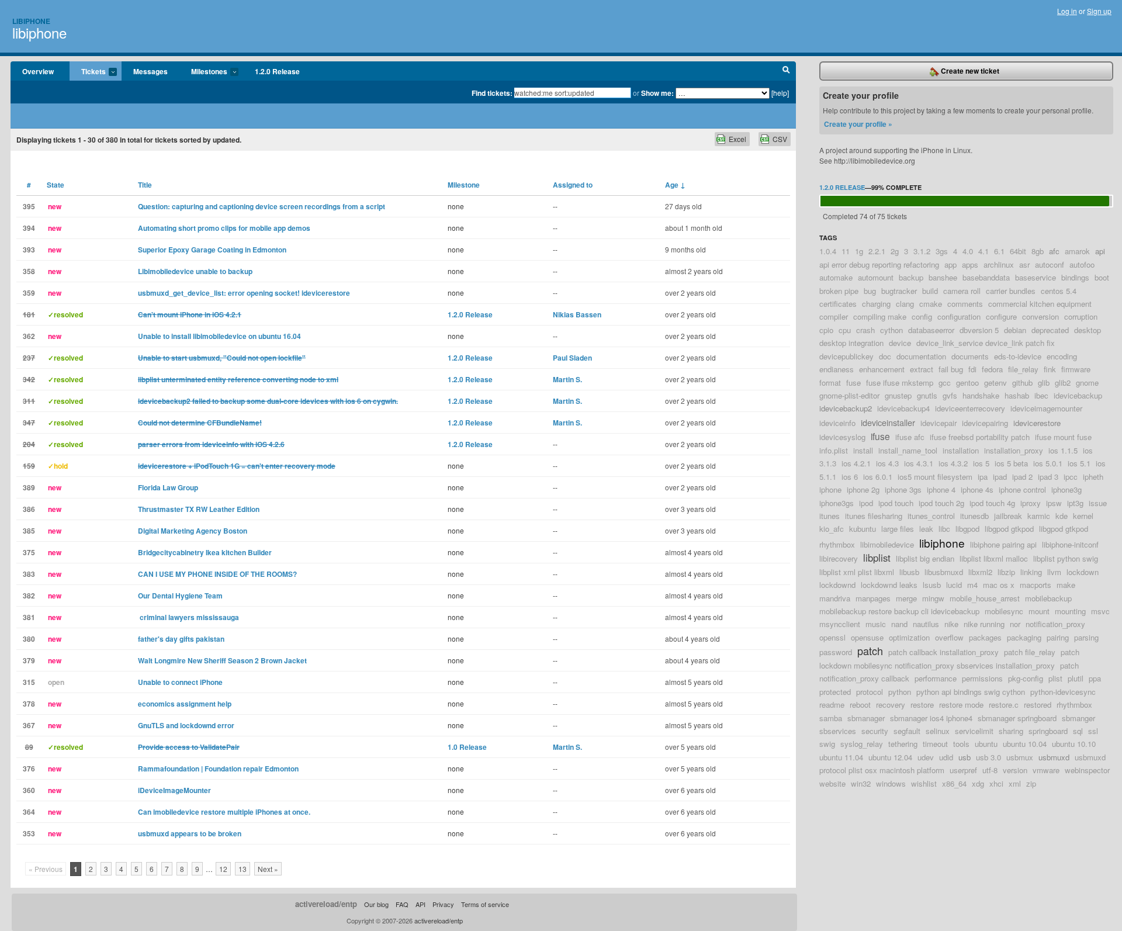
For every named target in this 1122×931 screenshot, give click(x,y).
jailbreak (1008, 515)
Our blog (376, 904)
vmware (1046, 770)
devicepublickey (846, 356)
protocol (869, 691)
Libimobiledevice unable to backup (195, 271)
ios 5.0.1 (1047, 463)
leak (926, 528)
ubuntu (986, 743)
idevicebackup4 (903, 408)
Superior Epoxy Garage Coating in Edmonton (212, 249)
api (1100, 251)
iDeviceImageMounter (174, 790)
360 (29, 790)
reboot (860, 704)
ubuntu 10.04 (1025, 743)
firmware (1075, 369)
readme (831, 704)
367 (29, 725)
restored (1037, 704)
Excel (737, 139)
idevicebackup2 (845, 408)
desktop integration (851, 342)
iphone (830, 489)
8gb (1037, 251)
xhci (996, 783)
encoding (1062, 356)
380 (29, 639)
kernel (1083, 515)
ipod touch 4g (992, 502)
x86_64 (954, 783)
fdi (972, 369)
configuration (959, 316)
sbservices (837, 730)
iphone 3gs (903, 489)
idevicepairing (985, 422)
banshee (943, 277)
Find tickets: (492, 93)
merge (906, 598)
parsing (1086, 637)
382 (29, 595)
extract (921, 369)
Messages (150, 71)
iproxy (1030, 502)
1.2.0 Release (277, 71)
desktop (1087, 329)
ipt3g (1075, 502)
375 (29, 552)
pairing (1058, 637)
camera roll (962, 290)
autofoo (1082, 264)
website (832, 783)
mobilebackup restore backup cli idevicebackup (899, 611)
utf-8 (990, 770)
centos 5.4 (1058, 290)
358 (29, 271)
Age (675, 184)
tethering (902, 743)
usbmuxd (1053, 757)
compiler (833, 316)
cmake (930, 303)
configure (1001, 316)
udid (946, 757)
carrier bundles (1011, 290)
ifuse (880, 436)
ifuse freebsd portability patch (980, 436)
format (830, 382)
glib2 (1063, 382)
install (863, 450)
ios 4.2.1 (856, 463)
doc (885, 356)
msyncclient (839, 623)
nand (899, 623)
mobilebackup (1048, 598)
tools (961, 743)
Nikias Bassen (577, 314)
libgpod (967, 528)
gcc (945, 382)
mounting (1070, 611)
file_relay (1023, 369)
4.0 (967, 251)
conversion (1040, 316)
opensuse (867, 637)
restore (922, 704)
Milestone (464, 184)
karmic (1038, 515)
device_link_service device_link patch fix (985, 342)
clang (905, 303)
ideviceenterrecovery (970, 408)
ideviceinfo (837, 422)
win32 (861, 783)
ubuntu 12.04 (890, 757)
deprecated (1050, 329)
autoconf (1049, 264)
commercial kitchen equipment (1040, 303)
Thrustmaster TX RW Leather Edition (198, 509)
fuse (853, 382)
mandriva (834, 598)
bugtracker (899, 290)
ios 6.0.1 (877, 476)
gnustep (898, 395)
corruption (1080, 316)
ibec (1041, 395)
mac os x (998, 584)
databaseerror (931, 329)
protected (835, 691)
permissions (982, 678)
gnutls (927, 395)
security (874, 730)
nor (1015, 623)
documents (970, 356)
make (1066, 584)
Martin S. (567, 379)
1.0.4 (827, 251)
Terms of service (485, 904)
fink (1050, 369)
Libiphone (31, 21)
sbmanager (866, 718)
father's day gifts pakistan (181, 639)
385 (29, 530)
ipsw (1054, 502)
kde (1061, 515)
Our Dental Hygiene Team (180, 595)
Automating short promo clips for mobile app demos (224, 228)
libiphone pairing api (1003, 544)
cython (891, 329)
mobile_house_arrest (985, 598)
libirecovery (838, 558)
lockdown (1082, 571)
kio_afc (831, 528)
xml (1015, 783)
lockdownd (837, 584)
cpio (826, 329)
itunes (829, 515)
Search (786, 71)
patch (870, 650)
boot (1102, 277)
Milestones (203, 72)
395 (29, 206)
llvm (1054, 571)
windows (891, 783)
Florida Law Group (168, 487)
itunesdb (974, 515)
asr (1024, 264)
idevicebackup (1078, 395)
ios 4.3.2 (953, 463)
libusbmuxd (943, 571)
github (1022, 382)
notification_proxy (1055, 623)
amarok (1077, 251)
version (1015, 770)
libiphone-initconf (1070, 544)
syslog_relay (861, 743)
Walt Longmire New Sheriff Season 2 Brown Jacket (222, 660)
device (900, 342)
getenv (995, 382)
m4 (972, 584)
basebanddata (986, 277)
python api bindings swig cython (970, 691)
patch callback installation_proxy (943, 651)
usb (964, 757)
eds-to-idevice (1017, 356)
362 (29, 336)
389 (29, 487)
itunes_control (931, 515)
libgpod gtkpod (1009, 528)
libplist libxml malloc (994, 558)
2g (895, 251)
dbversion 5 (979, 329)
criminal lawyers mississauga (188, 617)
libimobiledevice (887, 544)
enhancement (882, 369)
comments (965, 303)
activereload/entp (326, 903)
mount (1039, 611)
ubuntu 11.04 (841, 757)
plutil (1075, 678)
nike (951, 623)
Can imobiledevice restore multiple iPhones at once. (224, 812)
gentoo (967, 382)
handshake (980, 395)
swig (827, 743)
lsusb (932, 584)
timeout (935, 743)
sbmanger (1078, 718)
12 (223, 869)
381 (29, 617)
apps (970, 264)
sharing (1011, 730)
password (835, 651)
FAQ (402, 904)
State (55, 184)
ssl (1093, 730)
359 (29, 293)
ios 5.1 (1079, 463)
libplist (877, 558)
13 (242, 869)
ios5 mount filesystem (935, 476)
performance (936, 678)
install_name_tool (907, 450)
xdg (978, 783)
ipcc (1071, 476)
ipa (983, 476)
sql (1078, 730)
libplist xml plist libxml (856, 571)
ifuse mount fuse (1063, 436)
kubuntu (862, 528)
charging (876, 303)
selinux (938, 730)
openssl (832, 637)
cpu (845, 329)
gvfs (950, 395)
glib (1044, 382)
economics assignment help (184, 703)
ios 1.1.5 (1063, 450)
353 (29, 833)
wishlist (924, 783)
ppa (1095, 678)
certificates (838, 303)
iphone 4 (941, 489)
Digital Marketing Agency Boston (192, 530)
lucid (954, 584)
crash (865, 329)
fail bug (951, 369)
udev (925, 757)
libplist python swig (1065, 558)
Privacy (443, 904)
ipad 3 (1048, 476)
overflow (949, 637)
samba (830, 718)
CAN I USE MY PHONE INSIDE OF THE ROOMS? (217, 574)
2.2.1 (876, 251)
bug (870, 290)
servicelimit (974, 730)
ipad (1000, 476)
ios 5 (981, 463)
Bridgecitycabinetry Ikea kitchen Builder (205, 552)
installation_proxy (1013, 450)
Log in (1067, 11)
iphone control (1022, 489)
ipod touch (895, 502)
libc (944, 528)
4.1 (983, 251)
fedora (992, 369)
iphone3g (1066, 489)
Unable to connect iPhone (180, 682)
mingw (933, 598)
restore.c (1004, 704)
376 (29, 768)
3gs (942, 251)
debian (1015, 329)
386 (29, 509)
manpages (873, 598)
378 (29, 703)
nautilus (926, 623)
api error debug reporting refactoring (879, 264)
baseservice (1035, 277)
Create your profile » (858, 124)
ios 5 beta (1011, 463)
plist (1055, 678)
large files (897, 528)
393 (29, 249)
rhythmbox (1074, 704)
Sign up (1099, 11)
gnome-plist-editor (849, 395)
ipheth (1093, 476)
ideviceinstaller (888, 422)
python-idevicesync (1063, 691)
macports (1035, 584)
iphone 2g (863, 489)
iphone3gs (836, 502)
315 (29, 682)
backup (911, 277)
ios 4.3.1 (918, 463)
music (875, 623)
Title (145, 184)
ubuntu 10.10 (1074, 743)
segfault (907, 730)
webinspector (1087, 770)
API (420, 904)
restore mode (961, 704)
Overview (38, 71)
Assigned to (573, 184)
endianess (836, 369)
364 (29, 812)
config (922, 316)
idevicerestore (1037, 422)
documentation (921, 356)
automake (836, 277)
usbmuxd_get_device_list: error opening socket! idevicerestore (244, 293)
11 (846, 251)
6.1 (999, 251)
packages (985, 637)
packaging (1024, 637)
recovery (890, 704)
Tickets (88, 72)
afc (1054, 251)
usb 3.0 (988, 757)
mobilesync (1004, 611)
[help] (780, 93)
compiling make (879, 316)
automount (876, 277)
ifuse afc (909, 436)
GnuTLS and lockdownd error (186, 725)
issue (1098, 502)
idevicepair (938, 422)
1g (859, 251)
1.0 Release (467, 747)
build (930, 290)
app (950, 264)
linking (1031, 571)
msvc (1100, 611)
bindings (1075, 277)
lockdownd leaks (889, 584)
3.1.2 (921, 251)
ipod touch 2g (941, 502)
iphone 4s (977, 489)
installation (961, 450)
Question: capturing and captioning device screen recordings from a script (261, 206)
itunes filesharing (873, 515)
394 (29, 228)
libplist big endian (925, 558)
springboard (1048, 730)
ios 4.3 (887, 463)
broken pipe (838, 290)
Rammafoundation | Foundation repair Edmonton (218, 768)
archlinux (999, 264)
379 (29, 660)
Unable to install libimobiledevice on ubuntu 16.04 (219, 336)
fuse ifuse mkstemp (899, 382)
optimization (909, 637)
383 (29, 574)
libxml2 (980, 571)
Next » (268, 869)
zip (1031, 783)
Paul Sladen (572, 357)
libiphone (39, 32)
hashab (1017, 395)
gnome (1087, 382)
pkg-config (1025, 678)
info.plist (833, 450)
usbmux (1019, 757)
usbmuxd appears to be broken (189, 833)
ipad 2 (1022, 476)
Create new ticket (969, 70)
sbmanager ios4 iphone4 (931, 718)
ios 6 (850, 476)
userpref (963, 770)
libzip (1006, 571)
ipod (866, 502)
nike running (984, 623)
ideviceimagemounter (1046, 408)
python (899, 691)
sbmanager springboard (1017, 718)
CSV (780, 139)
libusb (909, 571)
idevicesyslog (842, 436)
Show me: (657, 93)
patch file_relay (1029, 651)
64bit (1018, 251)
